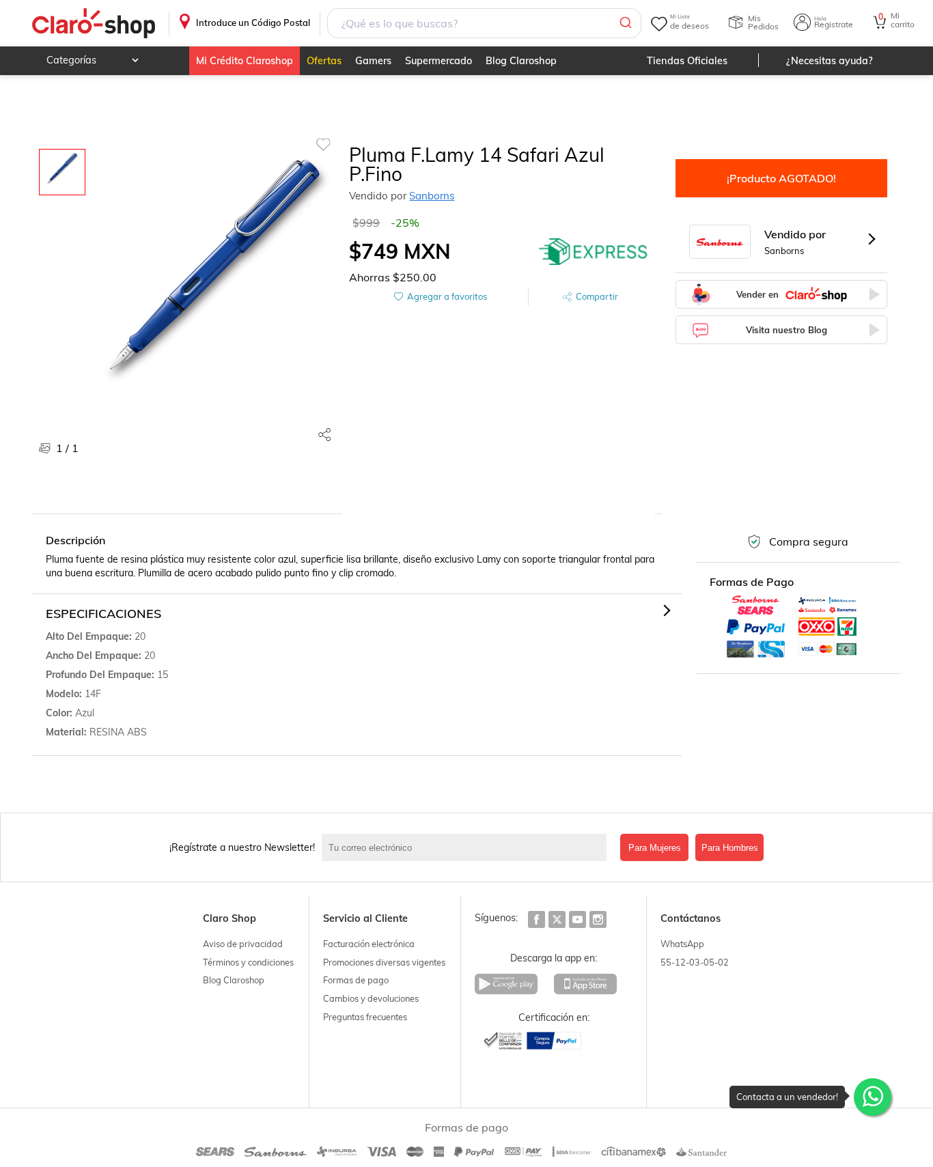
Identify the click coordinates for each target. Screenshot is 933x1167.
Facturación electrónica (369, 943)
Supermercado (438, 61)
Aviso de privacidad (243, 943)
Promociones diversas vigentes (384, 962)
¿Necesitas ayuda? (829, 61)
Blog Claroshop (521, 61)
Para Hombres (729, 848)
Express (593, 251)
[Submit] (625, 23)
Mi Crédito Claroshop (244, 61)
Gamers (373, 61)
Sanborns (431, 195)
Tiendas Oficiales (687, 61)
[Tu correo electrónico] (468, 847)
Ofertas (324, 61)
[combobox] (484, 23)
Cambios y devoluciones (371, 998)
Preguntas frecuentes (365, 1016)
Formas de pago (356, 979)
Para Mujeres (654, 848)
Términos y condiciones (248, 962)
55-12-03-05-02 (694, 962)
